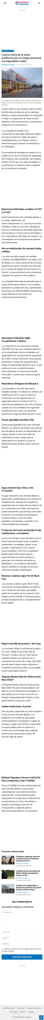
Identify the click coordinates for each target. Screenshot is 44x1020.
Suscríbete (21, 1008)
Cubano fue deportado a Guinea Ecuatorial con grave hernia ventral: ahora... (28, 887)
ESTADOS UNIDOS (8, 51)
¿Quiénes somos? (9, 1008)
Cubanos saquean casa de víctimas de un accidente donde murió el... (28, 858)
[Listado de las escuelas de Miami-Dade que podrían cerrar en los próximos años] (8, 874)
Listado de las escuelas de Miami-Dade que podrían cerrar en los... (28, 873)
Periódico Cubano (8, 65)
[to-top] (41, 1016)
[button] (5, 3)
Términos (22, 1012)
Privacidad (13, 1012)
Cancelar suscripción (34, 1008)
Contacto (31, 1012)
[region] (22, 31)
